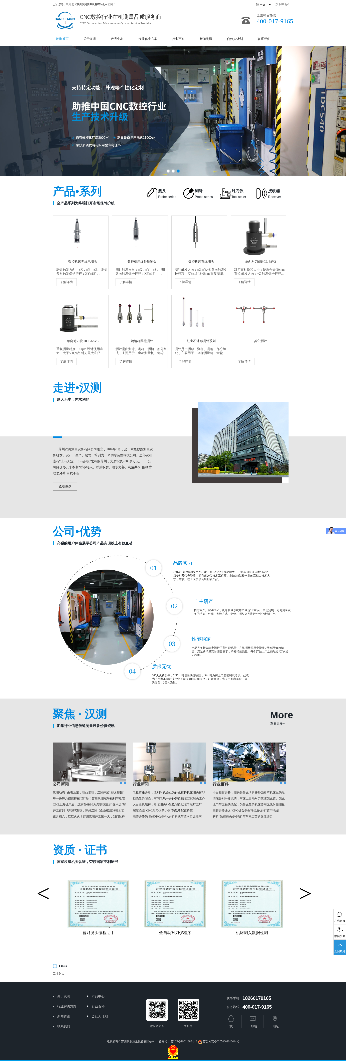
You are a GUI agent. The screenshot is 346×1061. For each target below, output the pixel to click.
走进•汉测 (77, 391)
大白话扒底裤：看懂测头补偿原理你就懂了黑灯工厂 (167, 804)
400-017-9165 (275, 21)
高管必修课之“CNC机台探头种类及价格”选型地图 (246, 810)
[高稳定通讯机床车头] (252, 881)
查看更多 (65, 486)
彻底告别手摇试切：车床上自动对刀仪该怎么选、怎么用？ (249, 799)
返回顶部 (339, 951)
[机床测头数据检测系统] (175, 881)
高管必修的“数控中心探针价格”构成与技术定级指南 (167, 816)
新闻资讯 (63, 1016)
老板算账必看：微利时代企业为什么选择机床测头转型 (169, 792)
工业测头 (58, 973)
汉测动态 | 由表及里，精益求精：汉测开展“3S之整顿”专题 (88, 793)
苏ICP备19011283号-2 (184, 1041)
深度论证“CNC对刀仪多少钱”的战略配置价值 (163, 810)
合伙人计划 (100, 1016)
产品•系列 (84, 195)
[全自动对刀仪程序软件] (98, 881)
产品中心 (98, 996)
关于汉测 (63, 996)
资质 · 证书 (85, 854)
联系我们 (63, 1026)
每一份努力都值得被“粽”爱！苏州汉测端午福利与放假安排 (89, 799)
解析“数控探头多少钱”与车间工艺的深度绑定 (243, 816)
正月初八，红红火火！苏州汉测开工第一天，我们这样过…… (89, 817)
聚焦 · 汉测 (84, 718)
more (281, 717)
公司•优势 (93, 535)
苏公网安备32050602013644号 (221, 1041)
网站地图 (284, 4)
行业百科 (98, 1006)
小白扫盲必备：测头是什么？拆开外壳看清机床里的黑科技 (249, 793)
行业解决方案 (66, 1006)
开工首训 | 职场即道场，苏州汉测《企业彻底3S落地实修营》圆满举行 (88, 811)
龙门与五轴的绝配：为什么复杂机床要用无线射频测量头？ (249, 805)
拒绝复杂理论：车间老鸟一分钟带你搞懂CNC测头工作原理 (169, 799)
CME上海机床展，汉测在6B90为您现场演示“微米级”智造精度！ (89, 805)
